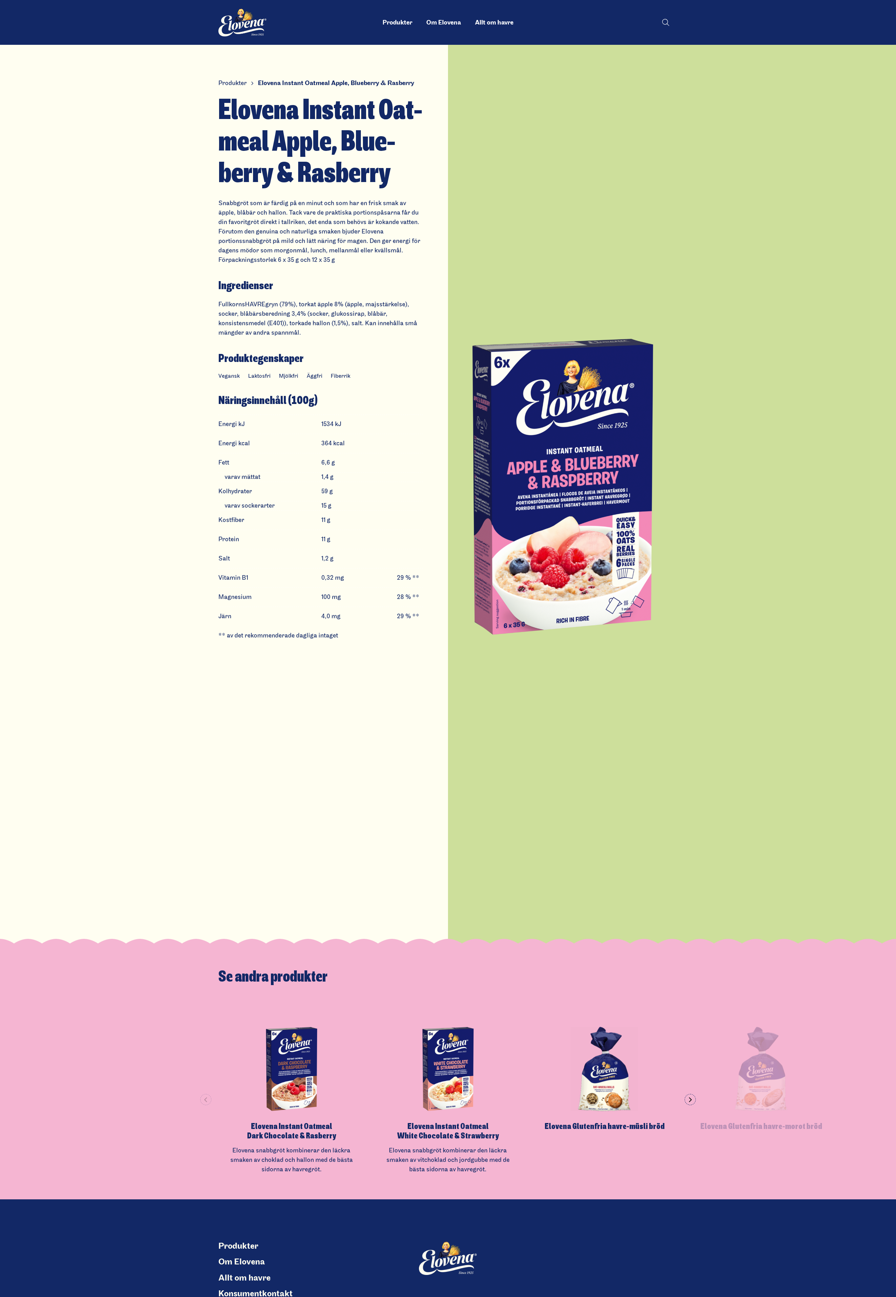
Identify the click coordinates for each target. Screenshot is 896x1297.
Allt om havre (494, 22)
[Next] (690, 1099)
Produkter (397, 22)
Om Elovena (443, 22)
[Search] (665, 22)
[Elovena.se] (247, 22)
